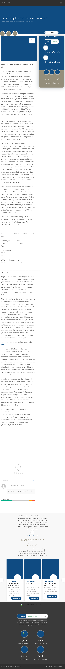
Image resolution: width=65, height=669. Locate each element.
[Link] (28, 491)
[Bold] (9, 491)
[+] (32, 491)
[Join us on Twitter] (2, 33)
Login (33, 480)
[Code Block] (25, 491)
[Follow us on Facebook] (52, 72)
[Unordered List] (21, 491)
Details (48, 41)
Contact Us (22, 616)
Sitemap (49, 666)
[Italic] (11, 491)
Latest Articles (9, 21)
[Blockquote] (23, 491)
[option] (33, 580)
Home (3, 21)
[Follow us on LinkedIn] (15, 33)
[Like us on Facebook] (8, 33)
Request (55, 41)
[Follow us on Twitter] (46, 72)
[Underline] (13, 491)
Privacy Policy (58, 666)
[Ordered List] (18, 491)
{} (30, 491)
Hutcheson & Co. (6, 2)
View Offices (43, 616)
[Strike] (16, 491)
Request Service (32, 616)
